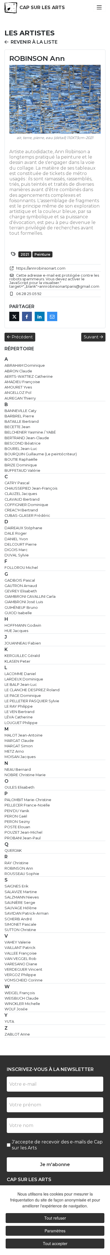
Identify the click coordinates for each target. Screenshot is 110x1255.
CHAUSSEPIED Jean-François (31, 488)
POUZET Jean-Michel (23, 832)
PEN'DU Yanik (17, 811)
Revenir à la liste (34, 42)
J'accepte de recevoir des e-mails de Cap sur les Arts (57, 1145)
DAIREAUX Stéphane (23, 528)
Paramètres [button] (55, 1230)
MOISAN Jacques (20, 757)
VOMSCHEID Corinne (24, 980)
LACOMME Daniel (20, 674)
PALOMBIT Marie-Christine (28, 800)
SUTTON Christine (20, 930)
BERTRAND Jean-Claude (27, 438)
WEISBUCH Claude (22, 998)
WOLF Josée (16, 1009)
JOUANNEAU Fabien (23, 643)
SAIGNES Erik (16, 886)
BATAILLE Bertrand (22, 421)
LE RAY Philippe (19, 706)
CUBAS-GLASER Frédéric (27, 515)
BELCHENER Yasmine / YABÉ (30, 432)
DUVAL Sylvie (17, 555)
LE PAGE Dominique (23, 695)
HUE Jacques (16, 631)
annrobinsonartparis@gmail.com (69, 286)
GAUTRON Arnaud (21, 586)
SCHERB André (18, 919)
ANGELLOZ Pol (18, 392)
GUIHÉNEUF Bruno (21, 607)
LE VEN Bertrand (19, 712)
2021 (25, 254)
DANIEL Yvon (16, 539)
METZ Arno (14, 751)
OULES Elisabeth (19, 787)
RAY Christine (16, 863)
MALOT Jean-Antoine (24, 735)
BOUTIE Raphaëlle (21, 459)
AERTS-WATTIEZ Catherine (29, 376)
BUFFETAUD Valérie (22, 470)
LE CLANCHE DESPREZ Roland (32, 690)
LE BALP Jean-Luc (21, 684)
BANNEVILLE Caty (20, 411)
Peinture (42, 254)
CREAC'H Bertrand (21, 510)
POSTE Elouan (17, 827)
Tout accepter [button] (55, 1243)
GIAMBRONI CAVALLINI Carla (30, 596)
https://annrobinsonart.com (40, 268)
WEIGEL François (20, 993)
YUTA (9, 1021)
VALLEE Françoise (21, 953)
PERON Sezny (17, 821)
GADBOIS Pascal (20, 580)
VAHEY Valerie (18, 942)
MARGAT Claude (19, 741)
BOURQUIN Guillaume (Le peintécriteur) (41, 454)
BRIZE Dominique (21, 465)
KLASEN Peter (17, 661)
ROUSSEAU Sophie (22, 874)
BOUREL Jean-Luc (21, 449)
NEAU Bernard (18, 769)
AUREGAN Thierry (20, 398)
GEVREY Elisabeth (21, 591)
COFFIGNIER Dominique (26, 505)
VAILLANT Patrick (20, 947)
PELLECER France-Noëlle (27, 805)
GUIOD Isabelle (18, 613)
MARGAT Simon (19, 746)
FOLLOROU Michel (21, 567)
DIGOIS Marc (16, 550)
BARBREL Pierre (19, 416)
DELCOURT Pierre (21, 544)
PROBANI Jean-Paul (23, 838)
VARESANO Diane (21, 964)
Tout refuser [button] (55, 1218)
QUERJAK (13, 850)
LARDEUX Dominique (24, 679)
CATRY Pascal (17, 483)
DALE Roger (16, 533)
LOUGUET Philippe (21, 723)
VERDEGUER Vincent (23, 969)
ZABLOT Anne (17, 1034)
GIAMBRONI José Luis (24, 602)
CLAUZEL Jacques (21, 494)
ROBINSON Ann (19, 868)
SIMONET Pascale (20, 924)
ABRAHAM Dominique (25, 365)
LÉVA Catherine (19, 717)
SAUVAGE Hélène (21, 908)
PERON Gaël (16, 816)
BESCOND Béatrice (23, 443)
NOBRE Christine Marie (25, 775)
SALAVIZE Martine (21, 892)
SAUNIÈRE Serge (20, 902)
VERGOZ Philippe (20, 975)
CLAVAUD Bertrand (22, 499)
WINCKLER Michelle (22, 1004)
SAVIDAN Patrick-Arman (27, 913)
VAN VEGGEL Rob (20, 959)
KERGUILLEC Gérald (22, 656)
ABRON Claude (18, 371)
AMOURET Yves (18, 387)
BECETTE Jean (17, 427)
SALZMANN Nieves (22, 897)
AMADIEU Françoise (22, 382)
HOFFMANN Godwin (23, 625)
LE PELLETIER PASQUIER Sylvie (32, 701)
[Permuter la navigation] (99, 7)
